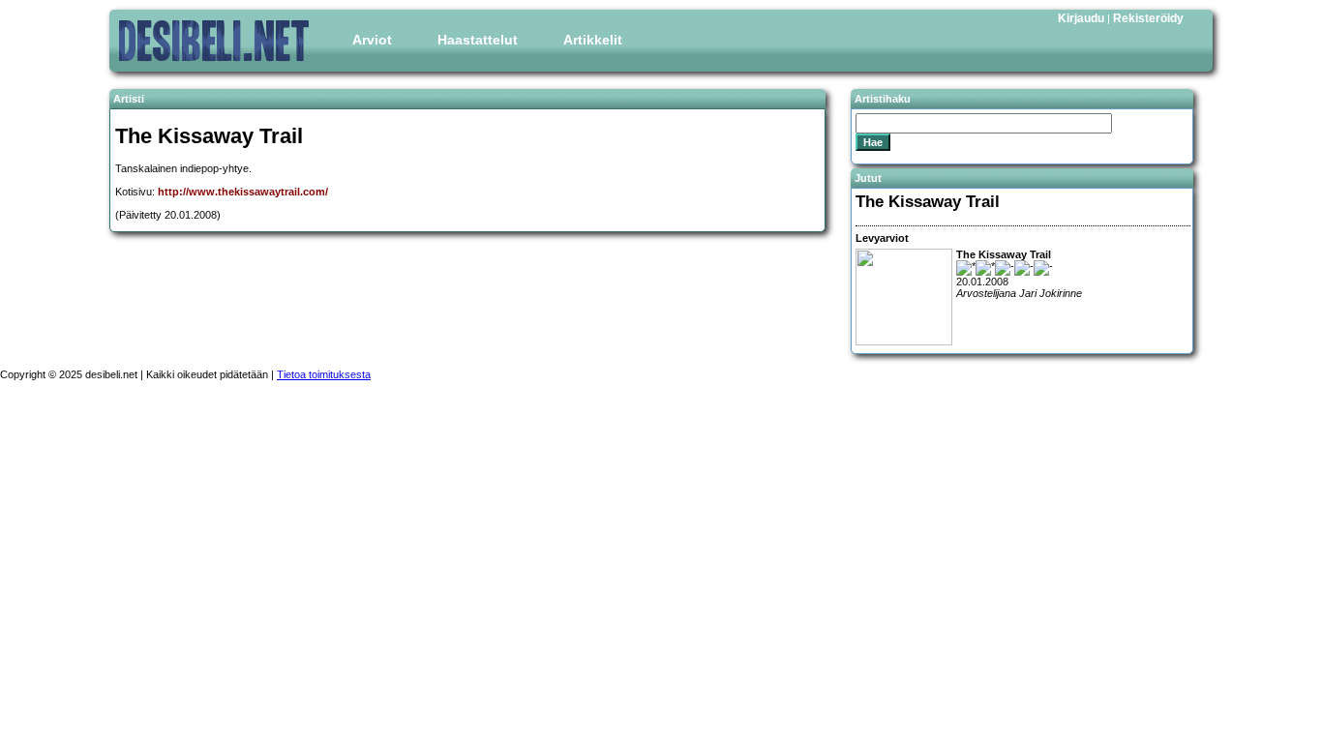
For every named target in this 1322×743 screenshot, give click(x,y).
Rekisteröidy (1148, 18)
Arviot (372, 39)
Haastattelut (477, 39)
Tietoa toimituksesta (324, 374)
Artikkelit (592, 39)
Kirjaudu (1081, 18)
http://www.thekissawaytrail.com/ (243, 191)
